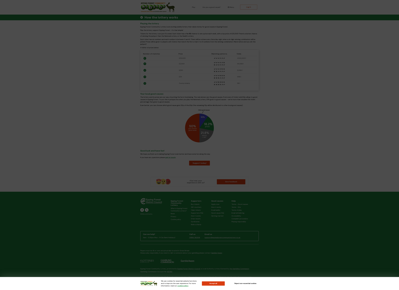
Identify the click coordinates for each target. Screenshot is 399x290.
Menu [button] (232, 7)
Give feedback (231, 182)
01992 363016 (194, 237)
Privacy (173, 216)
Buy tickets (195, 204)
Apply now (215, 204)
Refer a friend (196, 224)
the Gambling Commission (239, 269)
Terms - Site (236, 207)
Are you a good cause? (211, 7)
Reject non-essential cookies (245, 283)
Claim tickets (196, 210)
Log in (248, 7)
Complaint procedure (240, 219)
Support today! (199, 163)
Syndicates (195, 222)
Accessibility (236, 216)
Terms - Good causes (240, 204)
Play (193, 7)
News (173, 214)
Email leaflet (215, 210)
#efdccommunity (146, 214)
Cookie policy (176, 219)
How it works (196, 216)
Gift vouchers (196, 207)
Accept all (213, 283)
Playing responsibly (239, 222)
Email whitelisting (238, 213)
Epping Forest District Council (188, 269)
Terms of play (237, 210)
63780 (169, 272)
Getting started (217, 216)
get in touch (170, 157)
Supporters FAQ (197, 213)
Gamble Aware (216, 253)
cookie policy (182, 286)
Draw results (196, 219)
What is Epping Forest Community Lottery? (179, 209)
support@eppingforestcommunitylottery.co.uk (222, 237)
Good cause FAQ (217, 213)
